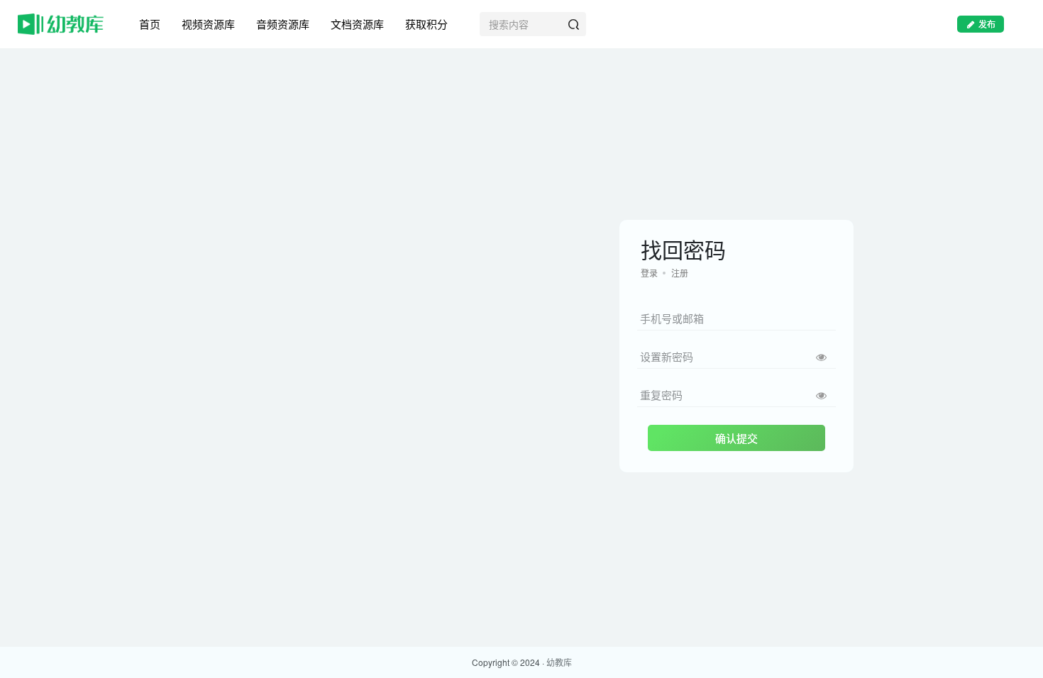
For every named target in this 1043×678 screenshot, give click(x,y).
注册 (679, 273)
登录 (649, 273)
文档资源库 (357, 23)
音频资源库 (282, 23)
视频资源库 (208, 23)
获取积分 (426, 23)
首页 (149, 23)
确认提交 (736, 437)
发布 (986, 24)
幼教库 (559, 662)
